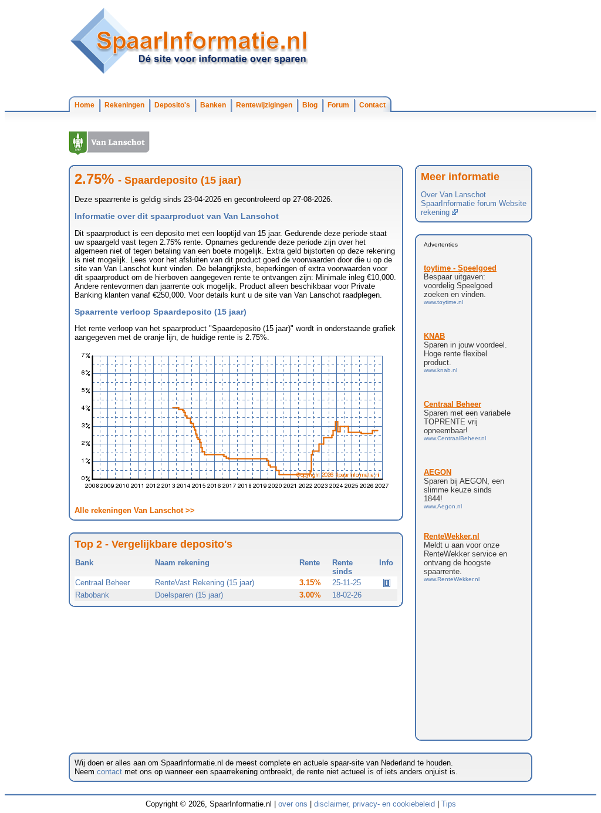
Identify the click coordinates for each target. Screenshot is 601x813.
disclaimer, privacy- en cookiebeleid (374, 803)
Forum (338, 105)
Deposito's (172, 105)
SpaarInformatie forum (459, 203)
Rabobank (92, 595)
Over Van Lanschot (453, 194)
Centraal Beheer (102, 582)
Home (84, 105)
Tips (448, 803)
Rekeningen (124, 105)
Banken (213, 105)
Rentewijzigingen (264, 105)
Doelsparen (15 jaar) (189, 595)
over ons (293, 803)
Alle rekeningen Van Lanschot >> (135, 510)
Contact (372, 105)
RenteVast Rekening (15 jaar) (204, 582)
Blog (310, 105)
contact (109, 771)
